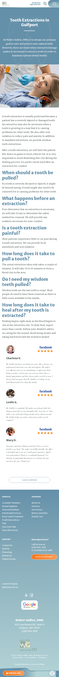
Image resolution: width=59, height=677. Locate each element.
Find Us (5, 548)
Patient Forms (9, 559)
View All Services (10, 530)
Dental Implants (9, 506)
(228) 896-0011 (39, 547)
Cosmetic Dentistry (11, 503)
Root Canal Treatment (12, 516)
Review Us (7, 555)
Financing (7, 552)
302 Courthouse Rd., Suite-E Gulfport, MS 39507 (29, 626)
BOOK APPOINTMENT (44, 557)
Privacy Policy (17, 657)
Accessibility (30, 657)
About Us (36, 503)
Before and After (40, 513)
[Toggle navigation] (53, 3)
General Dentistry (10, 509)
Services (36, 506)
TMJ (4, 523)
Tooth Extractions (10, 520)
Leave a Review (29, 480)
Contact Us (7, 545)
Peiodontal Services (11, 513)
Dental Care (37, 516)
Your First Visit (9, 527)
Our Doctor (37, 509)
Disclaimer (43, 657)
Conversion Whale (38, 664)
